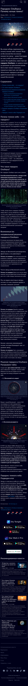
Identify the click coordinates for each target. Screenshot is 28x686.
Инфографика (4, 655)
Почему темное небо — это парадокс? (13, 85)
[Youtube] (17, 671)
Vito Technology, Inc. (14, 306)
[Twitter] (12, 45)
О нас (2, 660)
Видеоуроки (4, 650)
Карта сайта (17, 680)
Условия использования (21, 677)
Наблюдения (7, 17)
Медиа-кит (10, 680)
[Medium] (14, 671)
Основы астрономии (17, 17)
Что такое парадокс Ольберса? (11, 87)
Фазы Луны (4, 658)
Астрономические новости (9, 5)
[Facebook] (8, 45)
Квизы (2, 652)
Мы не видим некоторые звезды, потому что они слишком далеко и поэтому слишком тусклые (15, 101)
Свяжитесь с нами (6, 663)
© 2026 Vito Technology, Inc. (14, 675)
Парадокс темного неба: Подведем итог (13, 112)
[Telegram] (16, 45)
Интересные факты (6, 19)
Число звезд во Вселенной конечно (13, 97)
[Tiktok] (21, 671)
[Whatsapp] (20, 45)
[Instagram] (7, 671)
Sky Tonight (11, 496)
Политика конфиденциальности (8, 677)
